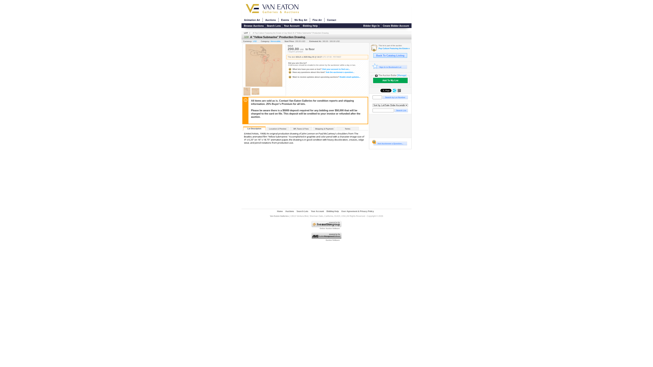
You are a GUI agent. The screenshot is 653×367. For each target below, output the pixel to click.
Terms (347, 129)
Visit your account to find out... (321, 69)
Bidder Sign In (371, 25)
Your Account (292, 25)
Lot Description (254, 129)
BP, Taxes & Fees (301, 129)
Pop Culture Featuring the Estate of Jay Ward (273, 33)
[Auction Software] (326, 238)
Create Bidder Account (396, 25)
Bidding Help (310, 25)
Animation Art (252, 20)
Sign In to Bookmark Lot (390, 67)
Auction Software (333, 240)
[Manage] (402, 75)
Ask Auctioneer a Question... (390, 144)
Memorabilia (275, 41)
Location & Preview (277, 129)
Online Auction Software (330, 228)
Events (285, 20)
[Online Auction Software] (326, 226)
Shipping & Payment (324, 129)
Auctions (270, 20)
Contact (331, 20)
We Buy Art (300, 20)
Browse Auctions (254, 25)
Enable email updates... (326, 77)
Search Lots (274, 25)
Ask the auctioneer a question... (323, 72)
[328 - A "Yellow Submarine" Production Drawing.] (247, 95)
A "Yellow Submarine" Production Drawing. (312, 33)
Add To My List (390, 80)
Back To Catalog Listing (390, 55)
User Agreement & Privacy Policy (357, 211)
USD (255, 41)
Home (280, 211)
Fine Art (317, 20)
